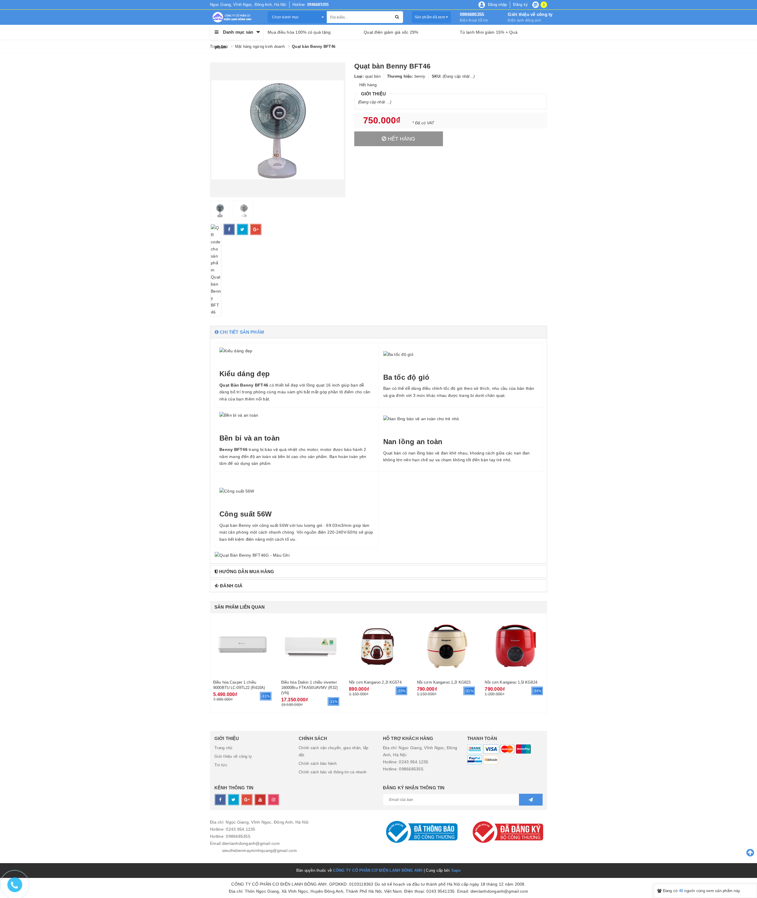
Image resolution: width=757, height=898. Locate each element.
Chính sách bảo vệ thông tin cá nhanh (332, 772)
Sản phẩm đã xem (430, 17)
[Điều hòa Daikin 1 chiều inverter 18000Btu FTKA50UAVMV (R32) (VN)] (310, 645)
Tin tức (220, 765)
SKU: (436, 76)
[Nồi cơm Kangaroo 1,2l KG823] (446, 645)
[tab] (378, 332)
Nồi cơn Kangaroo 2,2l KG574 (375, 682)
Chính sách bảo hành (318, 763)
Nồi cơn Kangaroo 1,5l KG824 (511, 682)
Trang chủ (223, 748)
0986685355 (472, 14)
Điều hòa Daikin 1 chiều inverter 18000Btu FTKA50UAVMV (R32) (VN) (309, 687)
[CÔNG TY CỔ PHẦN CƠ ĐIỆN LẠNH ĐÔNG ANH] (234, 17)
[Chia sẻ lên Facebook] (229, 229)
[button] (378, 332)
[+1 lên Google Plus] (256, 229)
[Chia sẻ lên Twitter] (242, 229)
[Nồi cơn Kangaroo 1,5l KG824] (514, 645)
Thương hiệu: (400, 76)
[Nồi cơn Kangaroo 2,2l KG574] (378, 645)
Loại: (359, 76)
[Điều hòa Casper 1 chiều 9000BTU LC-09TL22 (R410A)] (242, 645)
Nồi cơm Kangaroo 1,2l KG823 (444, 682)
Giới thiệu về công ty (530, 14)
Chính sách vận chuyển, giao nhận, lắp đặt (333, 751)
